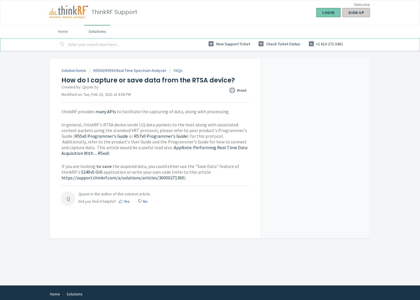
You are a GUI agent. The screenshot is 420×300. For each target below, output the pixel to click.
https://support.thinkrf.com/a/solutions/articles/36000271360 (122, 178)
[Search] (62, 44)
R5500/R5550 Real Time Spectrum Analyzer (129, 70)
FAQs (178, 70)
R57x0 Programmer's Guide (160, 136)
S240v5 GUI (92, 172)
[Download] (199, 74)
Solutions (97, 31)
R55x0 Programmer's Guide (101, 136)
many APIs (105, 111)
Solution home (74, 70)
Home (63, 31)
